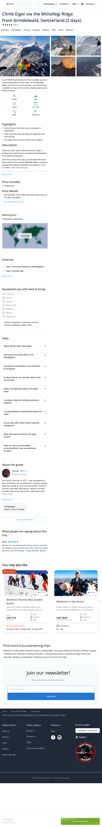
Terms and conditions (35, 792)
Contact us (31, 780)
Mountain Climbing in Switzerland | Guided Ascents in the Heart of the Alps (35, 701)
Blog (53, 775)
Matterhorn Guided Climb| (14, 694)
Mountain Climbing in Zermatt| (68, 694)
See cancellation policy (14, 201)
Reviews (69, 30)
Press (4, 787)
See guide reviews (25, 519)
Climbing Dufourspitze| (55, 698)
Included (36, 30)
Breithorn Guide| (33, 694)
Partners (5, 781)
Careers (5, 792)
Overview (5, 30)
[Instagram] (59, 781)
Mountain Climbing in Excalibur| (31, 698)
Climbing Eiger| (47, 694)
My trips (89, 4)
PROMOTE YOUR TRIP (87, 774)
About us (6, 775)
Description (16, 30)
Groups (27, 30)
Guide (60, 30)
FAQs (29, 786)
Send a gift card (8, 798)
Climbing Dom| (10, 698)
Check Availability (85, 821)
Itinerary (45, 30)
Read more (7, 174)
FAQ (54, 30)
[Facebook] (53, 781)
